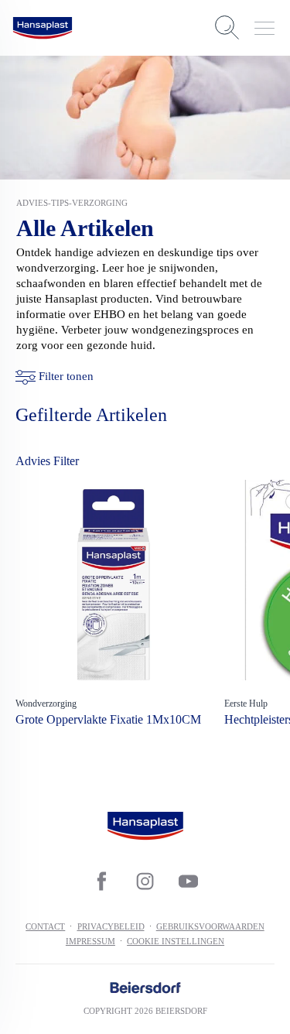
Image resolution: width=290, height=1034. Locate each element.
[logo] (42, 27)
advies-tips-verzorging (72, 202)
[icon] (102, 881)
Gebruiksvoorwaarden (210, 926)
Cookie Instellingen (175, 941)
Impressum (90, 941)
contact (45, 926)
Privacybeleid (111, 926)
